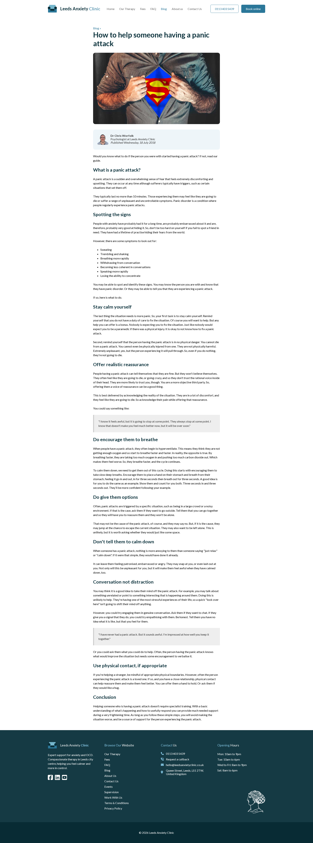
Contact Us (195, 9)
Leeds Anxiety (74, 745)
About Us (110, 775)
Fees (143, 9)
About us (177, 9)
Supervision (111, 792)
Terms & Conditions (116, 803)
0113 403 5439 (224, 9)
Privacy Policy (113, 808)
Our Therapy (127, 9)
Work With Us (113, 797)
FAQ (153, 9)
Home (110, 9)
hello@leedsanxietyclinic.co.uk (185, 765)
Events (108, 786)
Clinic (80, 8)
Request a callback (177, 759)
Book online (253, 9)
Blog (164, 9)
